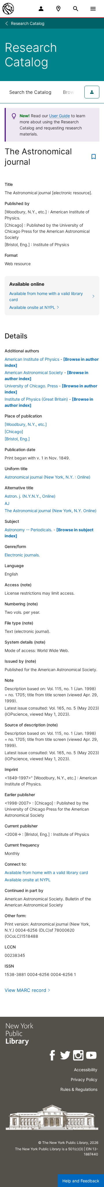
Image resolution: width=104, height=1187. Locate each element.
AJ (7, 503)
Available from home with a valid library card (46, 872)
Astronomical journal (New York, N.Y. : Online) (47, 477)
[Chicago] (14, 431)
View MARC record (25, 990)
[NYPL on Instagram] (78, 1056)
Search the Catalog (30, 92)
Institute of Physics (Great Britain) (36, 399)
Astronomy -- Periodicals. (28, 529)
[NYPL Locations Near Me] (58, 8)
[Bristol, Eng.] (17, 438)
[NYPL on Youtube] (91, 1056)
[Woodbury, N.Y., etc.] (26, 424)
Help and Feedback (80, 1180)
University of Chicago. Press (31, 385)
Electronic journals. (22, 554)
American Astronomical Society (34, 372)
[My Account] (41, 8)
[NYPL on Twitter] (65, 1056)
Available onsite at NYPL (28, 879)
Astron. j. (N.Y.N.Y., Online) (30, 496)
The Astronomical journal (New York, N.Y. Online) (50, 510)
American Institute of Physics (32, 359)
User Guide (59, 115)
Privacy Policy (84, 1079)
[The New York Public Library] (8, 8)
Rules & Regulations (78, 1089)
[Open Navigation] (93, 8)
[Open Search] (75, 8)
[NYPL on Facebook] (52, 1056)
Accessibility (85, 1069)
